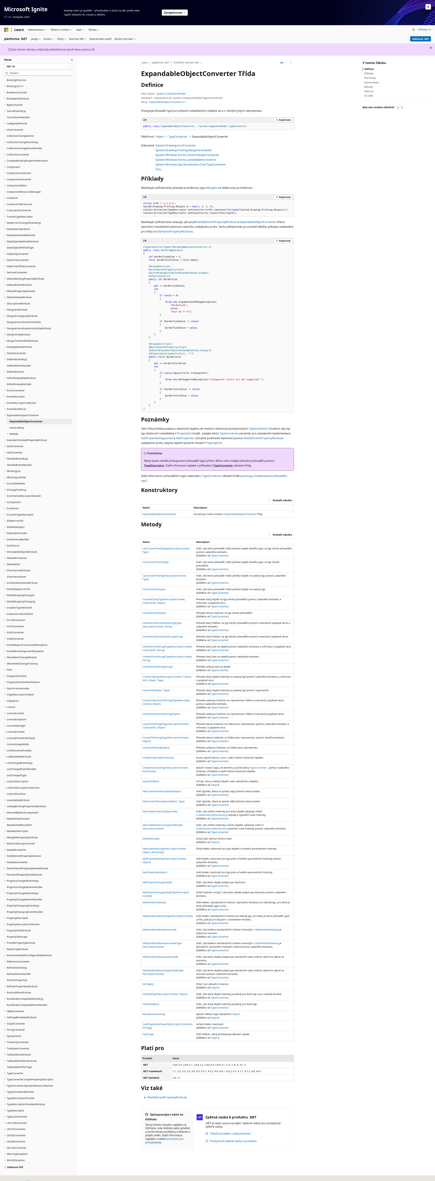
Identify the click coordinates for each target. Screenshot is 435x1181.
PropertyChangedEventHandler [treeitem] (24, 899)
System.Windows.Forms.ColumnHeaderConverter (187, 155)
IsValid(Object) (151, 1004)
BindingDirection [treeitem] (16, 80)
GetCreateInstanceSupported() (160, 811)
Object (159, 136)
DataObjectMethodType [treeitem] (20, 247)
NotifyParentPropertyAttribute (217, 222)
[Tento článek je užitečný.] (398, 107)
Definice (369, 69)
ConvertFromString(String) (157, 666)
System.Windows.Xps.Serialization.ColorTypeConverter (190, 164)
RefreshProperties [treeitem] (17, 980)
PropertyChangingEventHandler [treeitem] (25, 911)
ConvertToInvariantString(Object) (161, 714)
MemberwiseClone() (154, 1014)
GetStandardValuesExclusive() (159, 929)
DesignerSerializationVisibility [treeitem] (24, 322)
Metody (368, 86)
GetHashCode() (151, 838)
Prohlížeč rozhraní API (186, 62)
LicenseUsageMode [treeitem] (18, 744)
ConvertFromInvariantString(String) (163, 636)
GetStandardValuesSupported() (160, 956)
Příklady (368, 73)
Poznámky (370, 77)
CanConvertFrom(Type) (155, 562)
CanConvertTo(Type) (154, 589)
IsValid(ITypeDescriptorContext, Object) (165, 994)
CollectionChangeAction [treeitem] (20, 135)
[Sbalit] (72, 59)
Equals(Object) (151, 781)
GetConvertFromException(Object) (162, 791)
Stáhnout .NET (420, 38)
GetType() (148, 984)
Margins (211, 188)
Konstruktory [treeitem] (17, 427)
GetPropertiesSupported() (157, 882)
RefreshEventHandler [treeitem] (19, 974)
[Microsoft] (6, 30)
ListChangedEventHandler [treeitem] (22, 769)
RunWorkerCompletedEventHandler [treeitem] (27, 1005)
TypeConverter (177, 136)
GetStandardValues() (154, 902)
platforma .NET (160, 62)
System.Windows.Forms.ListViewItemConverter (185, 160)
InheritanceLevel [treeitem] (16, 576)
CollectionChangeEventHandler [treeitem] (24, 148)
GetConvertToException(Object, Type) (164, 801)
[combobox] (38, 66)
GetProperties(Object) (155, 872)
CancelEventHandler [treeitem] (18, 117)
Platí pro (369, 91)
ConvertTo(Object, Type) (156, 690)
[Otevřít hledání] (413, 30)
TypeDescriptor (154, 465)
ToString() (148, 1034)
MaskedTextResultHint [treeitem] (19, 825)
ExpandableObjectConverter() (159, 514)
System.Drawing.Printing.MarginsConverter (183, 150)
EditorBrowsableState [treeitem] (19, 384)
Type (205, 984)
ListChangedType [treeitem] (17, 775)
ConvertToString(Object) (156, 747)
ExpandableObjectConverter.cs (166, 102)
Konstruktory (371, 82)
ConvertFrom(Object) (154, 612)
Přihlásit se (424, 29)
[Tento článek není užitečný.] (402, 107)
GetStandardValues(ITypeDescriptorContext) (168, 916)
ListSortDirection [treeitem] (16, 793)
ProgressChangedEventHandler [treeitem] (25, 887)
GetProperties (185, 438)
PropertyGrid (185, 433)
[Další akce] (291, 62)
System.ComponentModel (171, 93)
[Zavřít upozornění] (428, 7)
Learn (145, 62)
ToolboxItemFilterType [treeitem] (19, 1067)
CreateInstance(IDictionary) (158, 757)
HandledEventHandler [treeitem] (19, 465)
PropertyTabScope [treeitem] (17, 936)
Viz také (368, 95)
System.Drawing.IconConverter (175, 145)
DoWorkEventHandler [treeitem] (19, 365)
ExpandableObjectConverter (258, 222)
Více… (159, 169)
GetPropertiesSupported (157, 438)
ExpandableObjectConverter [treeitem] (26, 421)
